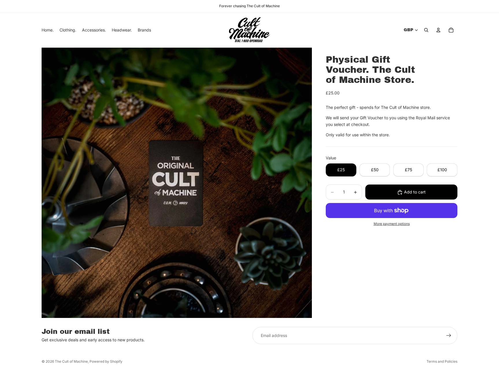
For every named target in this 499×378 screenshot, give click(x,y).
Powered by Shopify (106, 361)
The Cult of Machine (71, 361)
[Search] (426, 30)
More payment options (392, 224)
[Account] (438, 30)
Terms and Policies (442, 361)
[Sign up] (449, 335)
